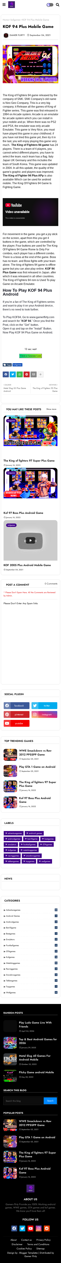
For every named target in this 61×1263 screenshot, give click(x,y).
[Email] (33, 374)
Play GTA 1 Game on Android (37, 767)
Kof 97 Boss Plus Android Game (23, 513)
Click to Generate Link (30, 356)
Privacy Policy (43, 1240)
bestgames (49, 838)
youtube (19, 723)
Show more (51, 409)
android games (35, 833)
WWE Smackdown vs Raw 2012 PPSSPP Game (35, 752)
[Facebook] (6, 374)
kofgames (15, 19)
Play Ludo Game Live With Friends (35, 1024)
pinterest (19, 714)
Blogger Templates (28, 1252)
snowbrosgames (33, 855)
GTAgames (47, 844)
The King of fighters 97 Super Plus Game (29, 461)
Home (6, 19)
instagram (47, 714)
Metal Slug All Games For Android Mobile (34, 1057)
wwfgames (46, 861)
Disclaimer (17, 1244)
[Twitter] (13, 374)
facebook (19, 705)
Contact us (26, 1240)
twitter (47, 705)
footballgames (29, 844)
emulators (12, 844)
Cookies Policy (24, 1248)
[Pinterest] (27, 374)
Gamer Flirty (30, 1256)
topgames (30, 861)
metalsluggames (30, 850)
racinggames (13, 855)
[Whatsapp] (20, 374)
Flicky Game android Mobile (36, 1072)
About (13, 1240)
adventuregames (15, 833)
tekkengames (13, 861)
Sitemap (40, 1248)
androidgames (14, 838)
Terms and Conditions (38, 1244)
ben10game (32, 838)
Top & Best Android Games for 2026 (38, 1041)
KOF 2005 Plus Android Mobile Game (27, 565)
